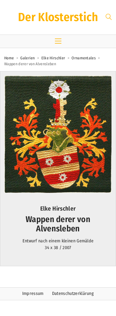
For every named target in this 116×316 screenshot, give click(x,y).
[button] (58, 41)
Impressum (33, 293)
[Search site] (109, 18)
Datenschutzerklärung (73, 293)
